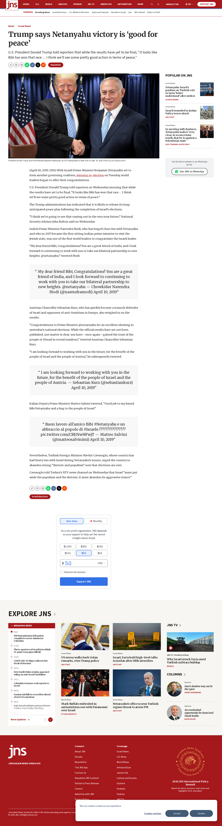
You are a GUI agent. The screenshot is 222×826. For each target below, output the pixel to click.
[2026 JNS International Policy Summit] (190, 761)
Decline (201, 813)
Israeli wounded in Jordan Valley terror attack (181, 112)
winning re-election (90, 175)
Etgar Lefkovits (69, 714)
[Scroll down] (50, 719)
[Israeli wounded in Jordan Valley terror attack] (207, 112)
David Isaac (184, 144)
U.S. (37, 4)
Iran (130, 12)
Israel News (24, 26)
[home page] (12, 5)
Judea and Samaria (100, 12)
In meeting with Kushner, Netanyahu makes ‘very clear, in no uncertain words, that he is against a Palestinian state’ (181, 135)
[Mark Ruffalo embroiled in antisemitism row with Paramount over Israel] (85, 682)
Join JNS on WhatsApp (192, 171)
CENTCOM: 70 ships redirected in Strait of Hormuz (31, 662)
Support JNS (206, 4)
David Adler (189, 719)
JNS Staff (169, 117)
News (11, 26)
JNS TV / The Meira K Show (178, 655)
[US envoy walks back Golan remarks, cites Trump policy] (85, 636)
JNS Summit (139, 12)
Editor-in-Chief (153, 12)
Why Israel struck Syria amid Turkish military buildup (186, 660)
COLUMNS (175, 674)
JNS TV (91, 4)
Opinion (77, 4)
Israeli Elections (59, 12)
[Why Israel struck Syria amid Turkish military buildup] (190, 642)
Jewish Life (106, 4)
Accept (177, 813)
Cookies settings (152, 813)
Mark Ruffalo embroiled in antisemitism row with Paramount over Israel (84, 707)
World (48, 4)
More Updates (18, 719)
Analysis (62, 4)
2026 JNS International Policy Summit (190, 783)
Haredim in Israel (118, 12)
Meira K (170, 666)
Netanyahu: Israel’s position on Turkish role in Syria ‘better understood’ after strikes (180, 92)
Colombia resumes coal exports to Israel (31, 684)
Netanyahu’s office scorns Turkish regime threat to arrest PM (136, 705)
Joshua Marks (172, 99)
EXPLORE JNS (30, 614)
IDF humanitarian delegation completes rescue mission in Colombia (29, 638)
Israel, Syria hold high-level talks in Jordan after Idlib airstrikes (135, 659)
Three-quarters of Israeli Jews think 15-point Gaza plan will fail (32, 650)
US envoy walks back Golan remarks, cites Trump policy (80, 659)
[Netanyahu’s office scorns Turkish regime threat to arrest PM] (137, 682)
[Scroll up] (45, 719)
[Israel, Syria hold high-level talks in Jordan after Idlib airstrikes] (137, 636)
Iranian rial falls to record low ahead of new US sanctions (32, 695)
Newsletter (172, 4)
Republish (56, 64)
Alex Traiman (171, 144)
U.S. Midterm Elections (79, 12)
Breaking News (23, 625)
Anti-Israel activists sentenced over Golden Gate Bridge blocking (32, 707)
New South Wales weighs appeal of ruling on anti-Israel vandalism (31, 673)
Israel (26, 4)
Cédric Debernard (192, 692)
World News (66, 700)
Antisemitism (125, 4)
